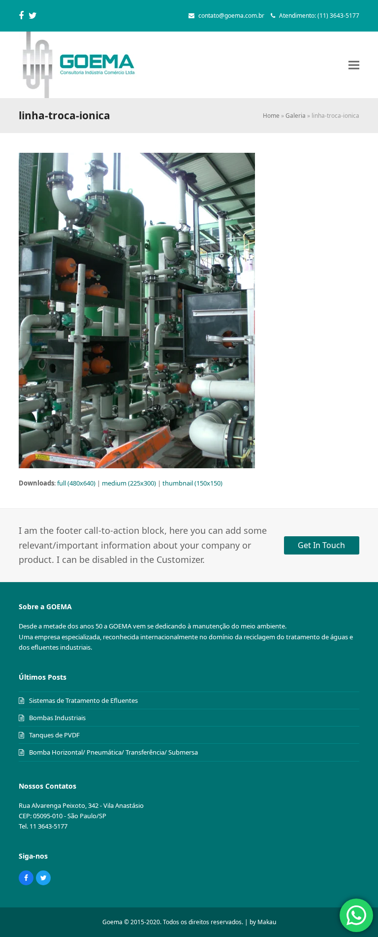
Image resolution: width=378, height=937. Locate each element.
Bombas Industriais (57, 717)
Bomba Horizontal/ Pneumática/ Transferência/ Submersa (113, 752)
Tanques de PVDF (54, 734)
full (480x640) (76, 483)
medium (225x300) (129, 483)
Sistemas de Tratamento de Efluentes (83, 700)
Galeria (295, 115)
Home (271, 115)
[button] (353, 65)
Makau (266, 922)
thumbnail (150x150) (192, 483)
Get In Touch (321, 545)
